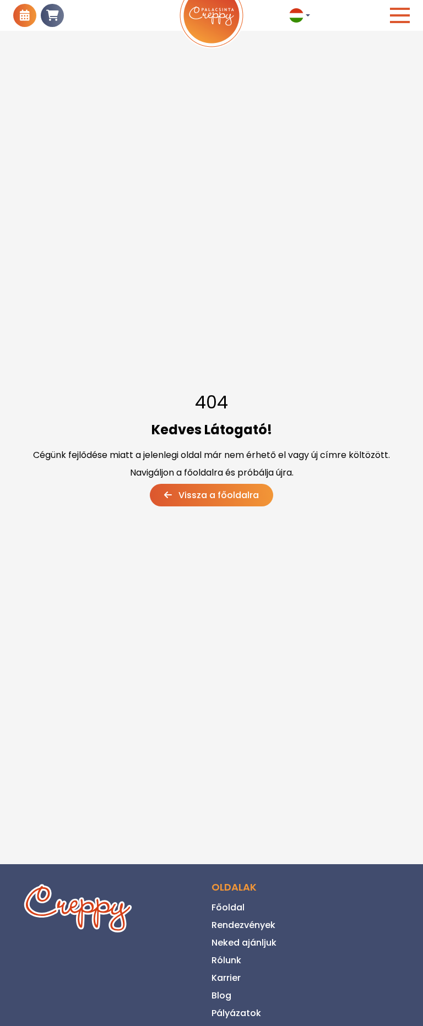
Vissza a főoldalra (217, 495)
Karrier (226, 978)
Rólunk (226, 960)
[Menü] (400, 15)
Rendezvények (243, 925)
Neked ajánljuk (244, 942)
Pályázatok (236, 1013)
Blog (221, 995)
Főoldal (228, 907)
